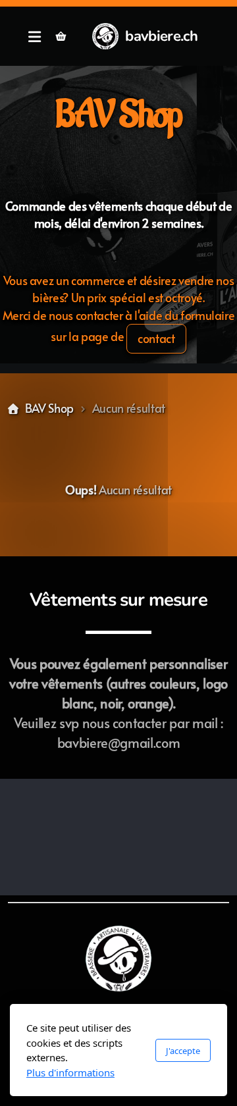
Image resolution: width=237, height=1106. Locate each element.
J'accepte (183, 1051)
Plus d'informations (70, 1072)
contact (156, 338)
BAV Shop (49, 408)
